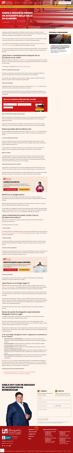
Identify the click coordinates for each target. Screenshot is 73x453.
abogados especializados (15, 211)
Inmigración (24, 2)
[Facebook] (2, 445)
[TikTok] (6, 445)
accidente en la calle (23, 59)
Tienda (39, 2)
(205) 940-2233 (7, 441)
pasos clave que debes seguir (23, 66)
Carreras (31, 436)
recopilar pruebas (35, 131)
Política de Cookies (30, 451)
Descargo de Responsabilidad (49, 451)
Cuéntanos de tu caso (65, 2)
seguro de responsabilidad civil (9, 287)
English (43, 3)
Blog (36, 2)
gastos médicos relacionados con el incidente (12, 233)
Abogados (31, 2)
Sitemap (69, 451)
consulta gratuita (38, 362)
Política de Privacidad (39, 451)
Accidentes (17, 2)
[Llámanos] (56, 2)
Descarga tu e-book (8, 107)
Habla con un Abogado (43, 419)
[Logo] (7, 2)
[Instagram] (4, 445)
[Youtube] (10, 445)
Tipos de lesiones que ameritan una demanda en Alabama (17, 373)
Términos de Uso (59, 451)
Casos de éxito (33, 431)
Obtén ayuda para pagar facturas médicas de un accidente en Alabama (20, 372)
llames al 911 (36, 86)
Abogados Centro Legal (8, 360)
